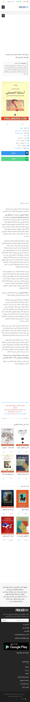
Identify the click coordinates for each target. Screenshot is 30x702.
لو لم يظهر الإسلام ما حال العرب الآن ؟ (22, 474)
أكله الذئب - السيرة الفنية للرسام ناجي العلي (7, 448)
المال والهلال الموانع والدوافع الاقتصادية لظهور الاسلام (22, 448)
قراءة (13, 158)
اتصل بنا (25, 625)
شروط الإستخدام (24, 684)
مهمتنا (24, 2)
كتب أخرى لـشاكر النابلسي (21, 424)
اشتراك (4, 620)
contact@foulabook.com (20, 635)
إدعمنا (26, 631)
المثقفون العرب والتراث (22, 536)
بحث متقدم (10, 2)
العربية (21, 128)
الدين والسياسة (19, 133)
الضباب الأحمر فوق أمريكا (7, 536)
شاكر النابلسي (18, 148)
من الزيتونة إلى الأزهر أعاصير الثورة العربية (7, 474)
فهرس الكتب (25, 687)
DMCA (27, 674)
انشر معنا (25, 628)
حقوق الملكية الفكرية (23, 677)
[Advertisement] (15, 35)
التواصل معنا (7, 414)
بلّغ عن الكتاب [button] (20, 414)
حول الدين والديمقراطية (7, 510)
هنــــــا (9, 601)
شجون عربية (25, 510)
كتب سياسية (18, 131)
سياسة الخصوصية (24, 680)
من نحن (27, 670)
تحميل (13, 153)
